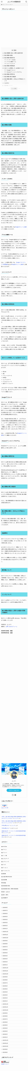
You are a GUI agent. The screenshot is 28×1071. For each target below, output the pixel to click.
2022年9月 (5, 1049)
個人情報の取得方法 (9, 57)
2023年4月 (5, 1028)
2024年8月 (5, 979)
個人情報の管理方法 (9, 74)
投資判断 (5, 879)
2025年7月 (5, 946)
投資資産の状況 (6, 885)
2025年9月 (5, 940)
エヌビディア (6, 858)
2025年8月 (5, 943)
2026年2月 (5, 925)
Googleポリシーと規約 (21, 227)
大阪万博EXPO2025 (7, 876)
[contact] (15, 795)
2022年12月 (5, 1040)
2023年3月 (5, 1031)
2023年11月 (5, 1007)
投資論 (4, 882)
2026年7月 (5, 910)
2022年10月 (5, 1046)
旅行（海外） (6, 894)
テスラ (4, 864)
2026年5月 (5, 916)
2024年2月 (5, 998)
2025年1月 (5, 964)
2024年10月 (5, 973)
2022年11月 (5, 1043)
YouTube (5, 846)
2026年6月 (5, 913)
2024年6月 (5, 986)
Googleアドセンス (11, 70)
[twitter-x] (13, 795)
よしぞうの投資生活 (14, 1)
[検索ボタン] (26, 1)
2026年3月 (5, 922)
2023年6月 (5, 1022)
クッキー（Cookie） (11, 59)
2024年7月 (5, 982)
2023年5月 (5, 1025)
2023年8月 (5, 1016)
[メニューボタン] (1, 1)
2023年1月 (5, 1037)
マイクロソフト (6, 870)
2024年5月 (5, 989)
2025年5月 (5, 952)
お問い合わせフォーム (11, 626)
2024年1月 (5, 1001)
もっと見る (14, 88)
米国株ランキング (5, 1064)
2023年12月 (5, 1004)
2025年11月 (5, 934)
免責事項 (6, 83)
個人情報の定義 (8, 55)
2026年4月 (5, 919)
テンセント (5, 867)
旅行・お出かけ (6, 891)
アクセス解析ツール (11, 61)
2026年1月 (5, 928)
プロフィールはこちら (14, 790)
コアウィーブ (6, 861)
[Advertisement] (14, 29)
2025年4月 (5, 955)
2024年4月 (5, 992)
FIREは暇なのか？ (6, 825)
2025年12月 (5, 931)
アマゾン (5, 849)
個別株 (4, 873)
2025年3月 (5, 958)
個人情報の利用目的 (9, 65)
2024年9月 (5, 976)
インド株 (5, 855)
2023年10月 (5, 1010)
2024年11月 (5, 970)
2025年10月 (5, 937)
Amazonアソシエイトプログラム (14, 72)
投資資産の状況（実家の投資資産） (11, 888)
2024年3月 (5, 995)
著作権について (8, 85)
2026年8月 (5, 907)
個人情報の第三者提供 (10, 76)
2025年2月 (5, 961)
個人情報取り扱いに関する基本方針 (13, 53)
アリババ (5, 852)
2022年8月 (5, 1052)
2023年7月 (5, 1019)
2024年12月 (5, 967)
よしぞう (16, 818)
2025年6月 (5, 949)
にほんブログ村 (4, 807)
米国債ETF (5, 897)
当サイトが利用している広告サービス (14, 68)
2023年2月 (5, 1034)
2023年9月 (5, 1013)
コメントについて (11, 63)
